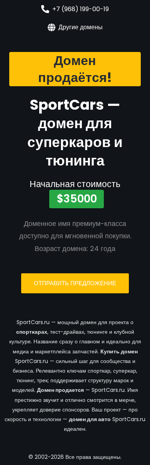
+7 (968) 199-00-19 (80, 9)
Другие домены (80, 27)
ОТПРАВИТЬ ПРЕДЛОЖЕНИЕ (75, 283)
